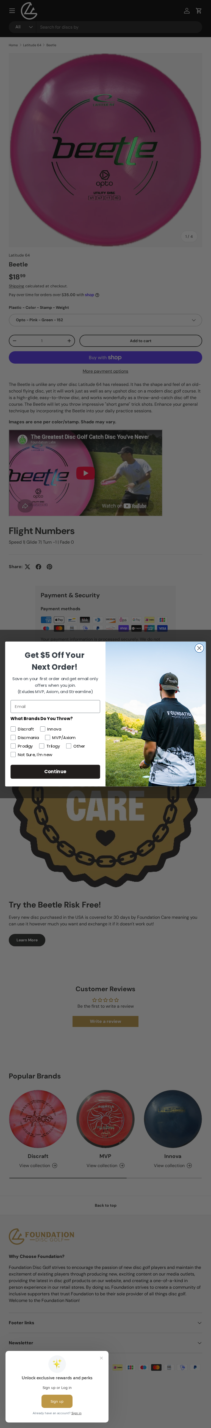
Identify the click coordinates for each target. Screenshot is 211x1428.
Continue (55, 771)
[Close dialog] (199, 648)
